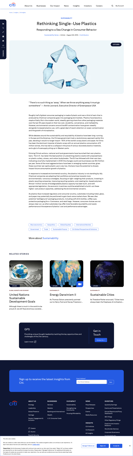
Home (10, 12)
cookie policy (36, 444)
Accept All (116, 446)
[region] (66, 446)
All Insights (23, 12)
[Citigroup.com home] (13, 403)
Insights (16, 12)
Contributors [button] (84, 35)
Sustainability (66, 18)
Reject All (102, 446)
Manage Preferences (88, 446)
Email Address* (81, 378)
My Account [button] (120, 6)
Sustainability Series (51, 35)
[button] (28, 7)
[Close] (130, 446)
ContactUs (3, 53)
